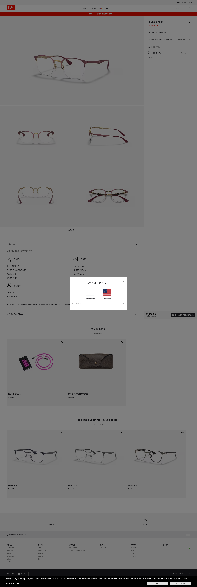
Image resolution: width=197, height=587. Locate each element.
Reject (157, 583)
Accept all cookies (180, 583)
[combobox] (98, 303)
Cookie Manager (29, 580)
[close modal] (123, 281)
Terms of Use (177, 578)
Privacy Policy (166, 578)
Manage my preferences (13, 583)
